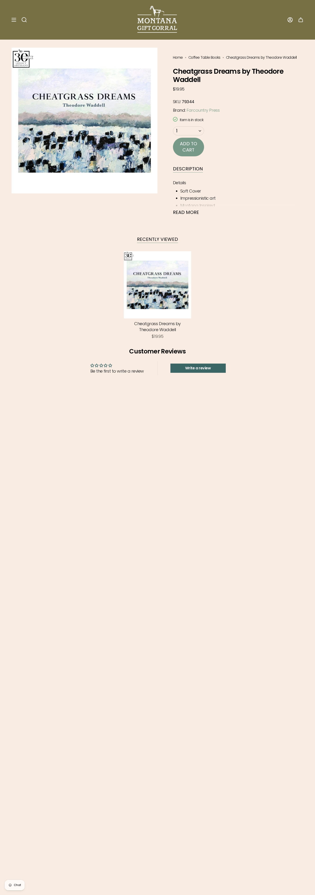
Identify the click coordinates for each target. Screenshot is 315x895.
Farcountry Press (203, 110)
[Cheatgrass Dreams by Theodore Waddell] (157, 285)
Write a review (198, 368)
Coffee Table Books (204, 57)
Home (178, 57)
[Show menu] (13, 19)
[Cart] (300, 19)
